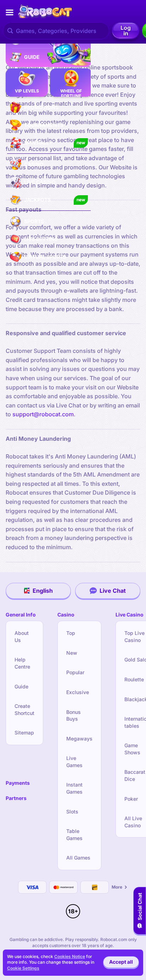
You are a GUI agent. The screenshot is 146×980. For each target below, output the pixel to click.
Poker (131, 799)
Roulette (134, 679)
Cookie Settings (23, 968)
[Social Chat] (139, 911)
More (117, 887)
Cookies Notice (69, 956)
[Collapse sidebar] (9, 12)
